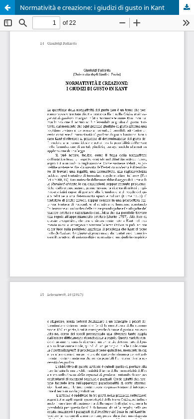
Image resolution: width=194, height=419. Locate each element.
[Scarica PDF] (186, 7)
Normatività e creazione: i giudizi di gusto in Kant (92, 7)
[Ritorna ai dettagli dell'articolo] (7, 7)
